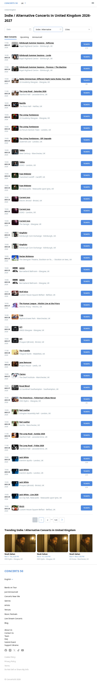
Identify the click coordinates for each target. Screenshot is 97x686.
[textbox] (48, 29)
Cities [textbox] (67, 29)
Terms (7, 665)
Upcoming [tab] (24, 37)
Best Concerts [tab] (11, 37)
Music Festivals (11, 614)
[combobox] (23, 3)
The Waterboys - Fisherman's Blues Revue (37, 398)
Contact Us (9, 633)
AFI (20, 327)
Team (7, 636)
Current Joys (24, 197)
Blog (6, 623)
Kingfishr (23, 233)
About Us (8, 630)
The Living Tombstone (29, 115)
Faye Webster (25, 174)
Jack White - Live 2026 (28, 494)
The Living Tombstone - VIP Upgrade (35, 138)
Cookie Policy (10, 657)
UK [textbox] (22, 3)
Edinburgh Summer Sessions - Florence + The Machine (42, 67)
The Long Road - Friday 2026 (31, 445)
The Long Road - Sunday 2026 (32, 434)
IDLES (21, 506)
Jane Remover (25, 362)
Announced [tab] (37, 37)
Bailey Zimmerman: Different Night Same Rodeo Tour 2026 (44, 79)
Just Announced (11, 592)
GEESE (22, 268)
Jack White (24, 457)
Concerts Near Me (12, 596)
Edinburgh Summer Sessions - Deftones (36, 43)
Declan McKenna (26, 256)
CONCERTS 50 (11, 3)
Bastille (22, 103)
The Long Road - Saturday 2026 (32, 91)
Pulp (21, 315)
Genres (8, 601)
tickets (86, 44)
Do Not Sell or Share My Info (17, 669)
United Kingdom (10, 10)
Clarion (22, 374)
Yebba (22, 150)
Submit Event (10, 642)
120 (55, 520)
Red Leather (24, 410)
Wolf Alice (23, 291)
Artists (7, 605)
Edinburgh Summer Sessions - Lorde (35, 55)
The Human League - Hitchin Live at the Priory (39, 303)
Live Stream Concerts (13, 618)
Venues (8, 609)
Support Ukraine (11, 645)
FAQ (6, 639)
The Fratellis (24, 350)
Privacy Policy (10, 661)
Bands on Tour (11, 587)
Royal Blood (24, 386)
